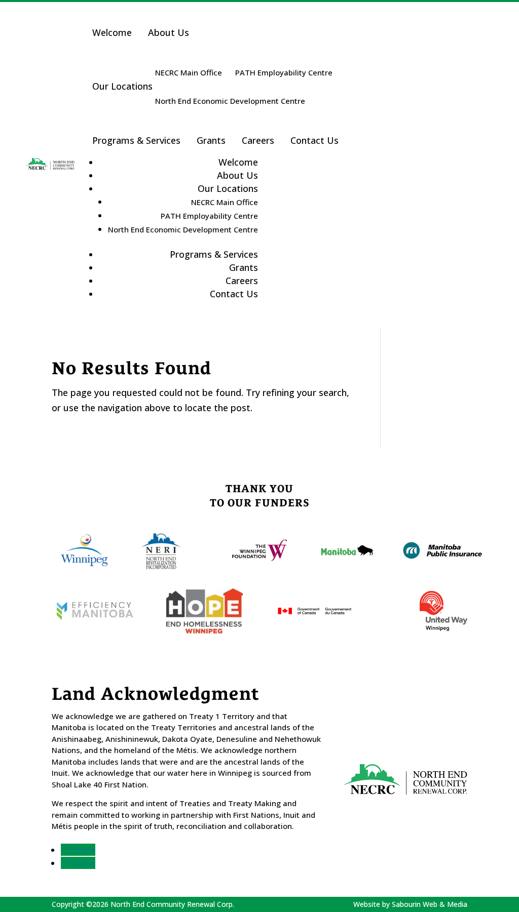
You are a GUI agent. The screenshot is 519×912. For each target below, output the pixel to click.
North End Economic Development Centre (230, 101)
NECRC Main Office (188, 72)
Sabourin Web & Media (429, 904)
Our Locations (122, 86)
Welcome (112, 32)
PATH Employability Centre (283, 72)
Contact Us (314, 140)
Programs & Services (136, 140)
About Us (168, 32)
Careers (258, 140)
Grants (211, 140)
